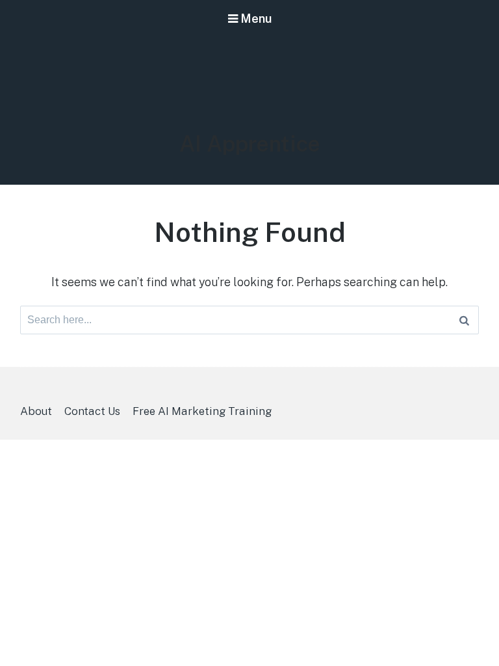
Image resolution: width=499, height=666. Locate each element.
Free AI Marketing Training (202, 411)
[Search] (464, 320)
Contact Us (92, 411)
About (36, 411)
